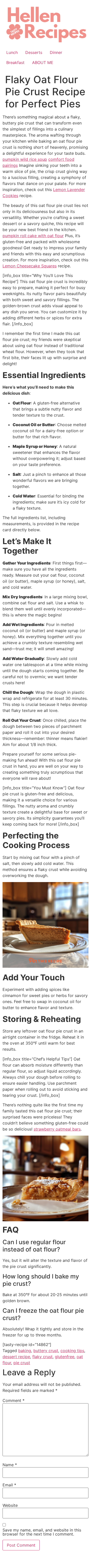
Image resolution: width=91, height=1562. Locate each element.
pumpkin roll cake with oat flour (33, 235)
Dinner (56, 52)
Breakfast (15, 62)
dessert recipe (16, 1356)
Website (10, 1505)
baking (24, 1350)
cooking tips (72, 1350)
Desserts (33, 52)
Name (10, 1465)
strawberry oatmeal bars (57, 1129)
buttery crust (45, 1350)
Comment (14, 1400)
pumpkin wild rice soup (25, 159)
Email (9, 1485)
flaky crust (42, 1356)
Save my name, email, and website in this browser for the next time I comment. (42, 1532)
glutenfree (64, 1356)
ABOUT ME (42, 62)
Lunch (12, 52)
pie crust (21, 1362)
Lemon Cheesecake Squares (30, 265)
